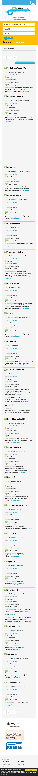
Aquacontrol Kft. (14, 195)
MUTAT (15, 75)
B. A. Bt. (10, 313)
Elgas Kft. (11, 561)
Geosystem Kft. (13, 682)
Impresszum (6, 761)
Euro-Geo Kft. (13, 589)
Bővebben (9, 77)
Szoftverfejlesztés (19, 361)
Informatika (17, 187)
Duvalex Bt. (12, 533)
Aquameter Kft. (13, 223)
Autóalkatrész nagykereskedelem (23, 303)
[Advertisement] (19, 144)
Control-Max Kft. (14, 447)
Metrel (6, 406)
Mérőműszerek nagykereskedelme (14, 117)
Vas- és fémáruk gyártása (21, 611)
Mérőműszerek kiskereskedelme (13, 91)
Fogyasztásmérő (22, 399)
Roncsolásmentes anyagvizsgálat (24, 119)
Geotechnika (17, 609)
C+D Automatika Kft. (16, 369)
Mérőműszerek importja (20, 674)
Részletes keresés (19, 42)
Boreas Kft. (12, 341)
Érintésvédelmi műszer (11, 399)
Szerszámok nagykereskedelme (23, 306)
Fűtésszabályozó (18, 401)
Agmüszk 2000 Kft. (15, 96)
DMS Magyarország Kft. (17, 505)
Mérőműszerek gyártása (21, 215)
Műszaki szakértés (19, 116)
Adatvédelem (20, 761)
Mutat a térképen (12, 85)
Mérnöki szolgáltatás (20, 528)
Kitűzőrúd (23, 621)
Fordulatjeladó (9, 401)
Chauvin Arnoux (17, 404)
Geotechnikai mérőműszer (19, 619)
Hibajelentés (6, 764)
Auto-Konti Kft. (13, 283)
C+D (11, 404)
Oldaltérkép (6, 767)
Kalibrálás (29, 245)
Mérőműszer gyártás (10, 613)
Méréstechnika (20, 393)
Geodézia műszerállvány (18, 617)
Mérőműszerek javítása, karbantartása (15, 245)
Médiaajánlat (20, 764)
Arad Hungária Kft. (15, 252)
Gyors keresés (7, 42)
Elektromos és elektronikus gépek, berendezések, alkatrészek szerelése (19, 88)
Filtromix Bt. (12, 654)
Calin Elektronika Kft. (16, 419)
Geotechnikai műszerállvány (12, 621)
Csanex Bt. (12, 477)
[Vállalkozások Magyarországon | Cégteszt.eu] (16, 11)
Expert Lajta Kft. (14, 626)
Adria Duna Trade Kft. (16, 68)
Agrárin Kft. (12, 167)
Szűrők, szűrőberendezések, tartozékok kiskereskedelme (18, 276)
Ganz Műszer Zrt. (27, 404)
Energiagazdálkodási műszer (19, 397)
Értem (31, 770)
